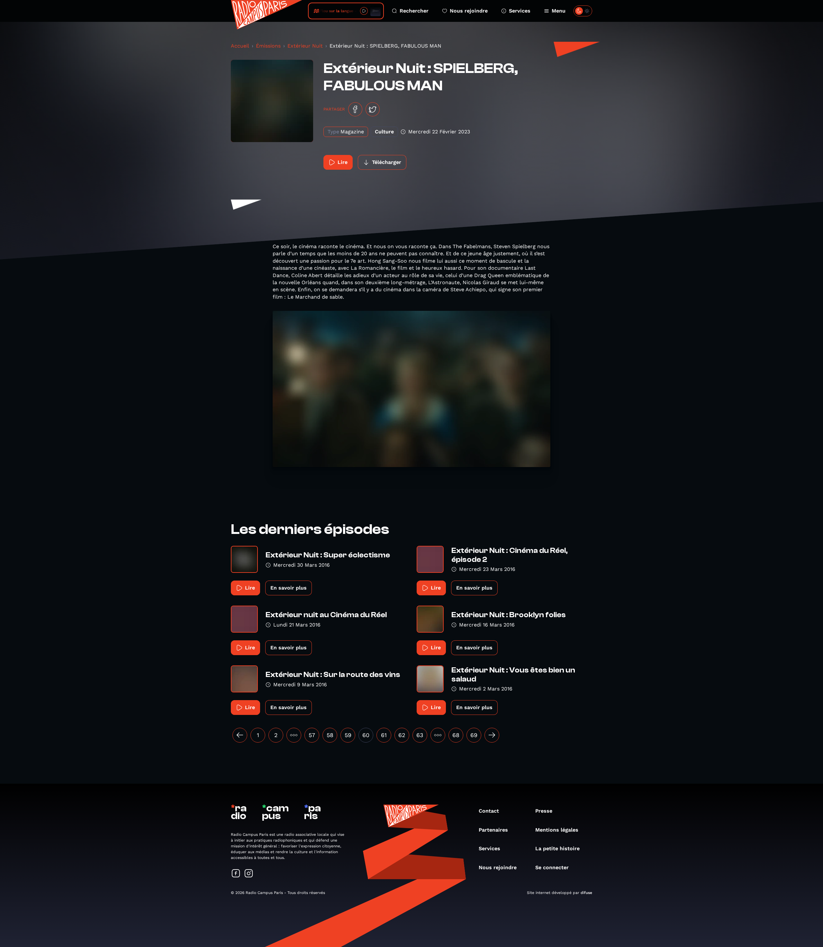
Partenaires (493, 830)
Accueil (240, 46)
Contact (489, 811)
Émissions (268, 46)
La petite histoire (557, 848)
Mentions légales (556, 830)
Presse (543, 811)
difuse (586, 892)
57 (312, 735)
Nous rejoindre (469, 11)
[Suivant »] (492, 735)
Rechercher (414, 11)
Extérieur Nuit (305, 46)
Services (519, 11)
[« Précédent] (240, 735)
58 (330, 735)
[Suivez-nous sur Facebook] (236, 873)
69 (473, 735)
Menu (558, 11)
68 (455, 735)
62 (401, 735)
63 (419, 735)
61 (384, 735)
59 (348, 735)
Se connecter (552, 867)
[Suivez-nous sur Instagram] (249, 873)
